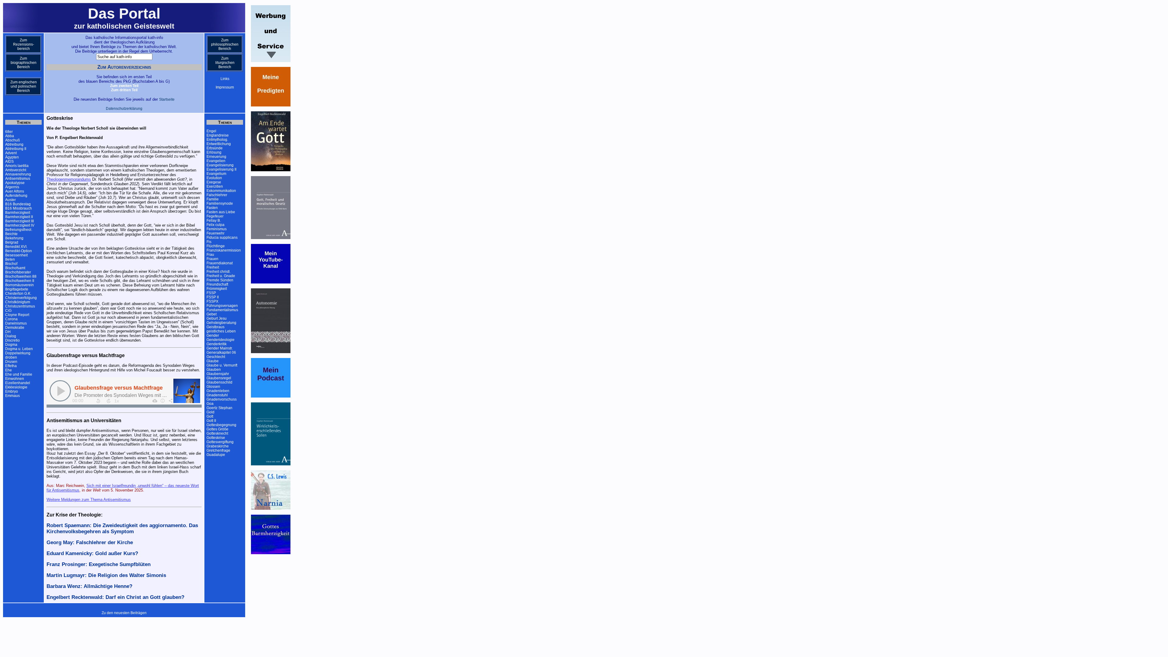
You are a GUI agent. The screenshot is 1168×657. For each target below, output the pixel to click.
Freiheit (213, 267)
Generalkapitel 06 (221, 352)
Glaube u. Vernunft (222, 365)
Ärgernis (12, 187)
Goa (210, 403)
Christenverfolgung (21, 298)
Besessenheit (16, 255)
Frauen (212, 259)
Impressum (225, 87)
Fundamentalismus (222, 310)
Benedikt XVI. (16, 247)
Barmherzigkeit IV (19, 225)
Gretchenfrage (218, 450)
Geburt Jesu (217, 318)
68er (9, 132)
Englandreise (218, 135)
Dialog (10, 336)
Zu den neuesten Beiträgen (124, 613)
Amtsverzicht (15, 170)
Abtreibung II (15, 149)
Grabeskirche (218, 446)
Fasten (212, 208)
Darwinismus (16, 323)
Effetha (11, 366)
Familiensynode (220, 203)
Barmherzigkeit (17, 212)
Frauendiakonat (220, 263)
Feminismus (217, 229)
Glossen (213, 386)
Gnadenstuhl (217, 395)
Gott (210, 416)
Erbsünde (215, 148)
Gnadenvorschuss (222, 399)
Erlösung (214, 152)
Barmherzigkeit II (19, 217)
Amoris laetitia (17, 166)
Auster (10, 200)
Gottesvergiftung (220, 442)
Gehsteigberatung (221, 323)
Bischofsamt (15, 268)
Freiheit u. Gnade (221, 276)
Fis (209, 242)
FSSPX (212, 301)
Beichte (11, 234)
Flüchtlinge (216, 246)
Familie (213, 199)
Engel (211, 131)
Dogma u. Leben (19, 349)
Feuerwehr (215, 233)
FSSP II (213, 297)
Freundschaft (217, 284)
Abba (9, 136)
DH (8, 332)
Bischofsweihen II (19, 281)
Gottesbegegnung (221, 425)
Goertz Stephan (219, 408)
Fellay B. (214, 220)
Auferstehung (16, 195)
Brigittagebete (16, 289)
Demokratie (14, 327)
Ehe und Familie (18, 374)
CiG (8, 310)
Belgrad (11, 242)
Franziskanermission (224, 250)
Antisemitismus (17, 178)
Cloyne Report (17, 315)
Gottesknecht (217, 433)
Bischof (11, 264)
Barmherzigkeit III (19, 221)
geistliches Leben (221, 331)
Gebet (212, 314)
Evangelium (216, 174)
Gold (210, 412)
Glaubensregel (219, 378)
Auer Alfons (14, 191)
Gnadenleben (218, 391)
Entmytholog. (217, 139)
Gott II (211, 421)
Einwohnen (14, 379)
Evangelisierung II (221, 169)
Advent (11, 153)
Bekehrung (14, 238)
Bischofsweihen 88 (20, 276)
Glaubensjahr (218, 374)
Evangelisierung (220, 165)
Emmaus (12, 396)
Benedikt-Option (18, 251)
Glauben (214, 369)
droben (11, 357)
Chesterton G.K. (18, 293)
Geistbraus (215, 327)
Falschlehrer (217, 195)
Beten (10, 259)
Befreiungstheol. (18, 230)
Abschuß (12, 140)
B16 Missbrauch (18, 208)
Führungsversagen (222, 306)
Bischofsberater (18, 272)
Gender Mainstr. (220, 348)
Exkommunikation (221, 191)
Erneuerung (216, 157)
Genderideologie (221, 340)
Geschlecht (216, 357)
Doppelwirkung (17, 353)
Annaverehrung (18, 174)
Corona (11, 319)
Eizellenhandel (17, 383)
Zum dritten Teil (124, 90)
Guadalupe (216, 455)
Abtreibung (14, 144)
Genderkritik (217, 344)
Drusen (11, 362)
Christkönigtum (17, 302)
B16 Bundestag (18, 204)
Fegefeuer (215, 216)
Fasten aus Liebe (221, 212)
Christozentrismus (20, 306)
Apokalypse (15, 183)
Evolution (214, 178)
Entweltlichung (219, 144)
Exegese (214, 182)
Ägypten (12, 157)
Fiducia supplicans (222, 237)
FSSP (211, 293)
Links (225, 79)
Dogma (11, 344)
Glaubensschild (219, 382)
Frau (210, 254)
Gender (213, 335)
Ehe (8, 370)
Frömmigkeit (217, 289)
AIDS (9, 161)
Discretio (12, 340)
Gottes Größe (217, 429)
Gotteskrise (216, 438)
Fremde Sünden (220, 280)
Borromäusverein (19, 285)
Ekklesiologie (16, 387)
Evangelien (216, 161)
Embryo (11, 391)
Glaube (213, 361)
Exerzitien (215, 186)
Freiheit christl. (219, 271)
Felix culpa (215, 225)
